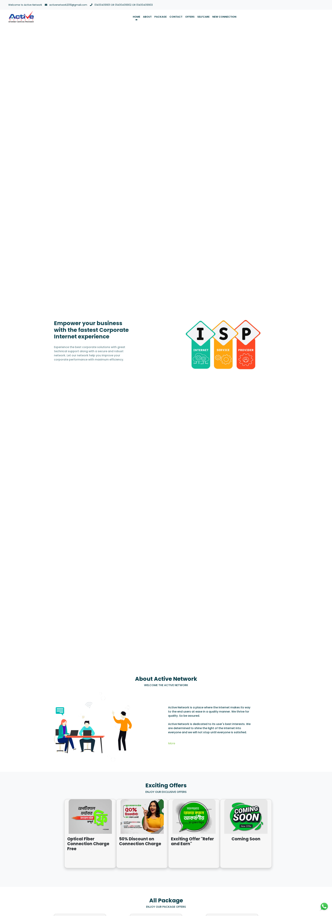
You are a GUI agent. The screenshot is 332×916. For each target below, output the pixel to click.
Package (160, 16)
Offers (190, 16)
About (147, 16)
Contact (175, 16)
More (171, 743)
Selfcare (203, 16)
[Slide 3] (275, 348)
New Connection (224, 16)
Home (136, 16)
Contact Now (65, 366)
